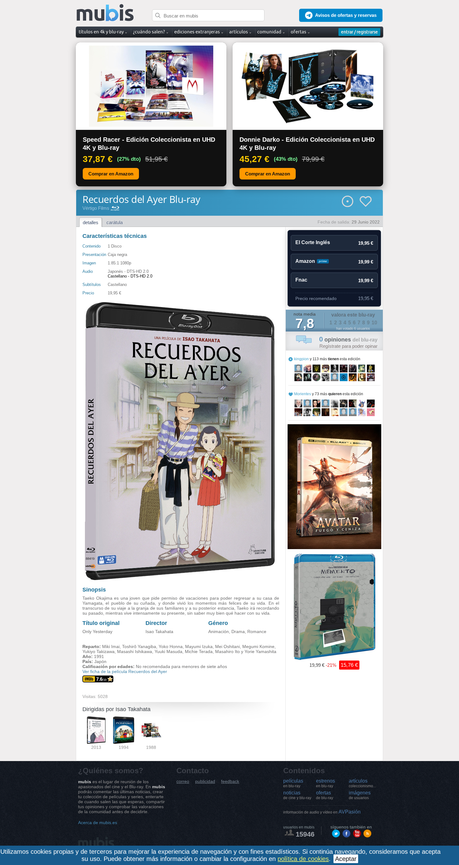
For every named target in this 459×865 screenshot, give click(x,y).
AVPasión (322, 811)
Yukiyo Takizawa (98, 651)
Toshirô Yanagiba (139, 646)
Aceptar (346, 858)
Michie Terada (199, 651)
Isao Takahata (159, 631)
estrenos (325, 783)
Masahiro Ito (227, 651)
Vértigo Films (95, 208)
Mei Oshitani (227, 646)
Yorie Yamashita (260, 651)
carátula (114, 222)
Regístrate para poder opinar (348, 346)
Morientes (302, 394)
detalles (90, 222)
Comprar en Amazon (110, 173)
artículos (362, 783)
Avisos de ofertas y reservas (346, 15)
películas (293, 783)
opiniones (348, 340)
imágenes (360, 795)
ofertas (324, 795)
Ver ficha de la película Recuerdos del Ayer (124, 671)
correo (182, 781)
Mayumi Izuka (199, 646)
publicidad (205, 781)
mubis (105, 13)
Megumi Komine (258, 646)
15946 (305, 834)
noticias (297, 795)
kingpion (301, 359)
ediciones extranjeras (197, 31)
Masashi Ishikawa (134, 651)
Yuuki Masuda (168, 651)
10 (374, 322)
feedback (230, 781)
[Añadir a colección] (347, 201)
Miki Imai (111, 646)
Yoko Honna (171, 646)
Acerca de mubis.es (97, 822)
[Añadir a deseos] (365, 201)
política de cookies (303, 858)
